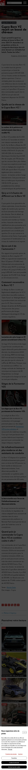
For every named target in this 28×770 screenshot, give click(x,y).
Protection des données (11, 754)
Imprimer (20, 754)
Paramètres (14, 758)
